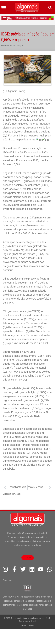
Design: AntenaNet (27, 625)
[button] (3, 7)
